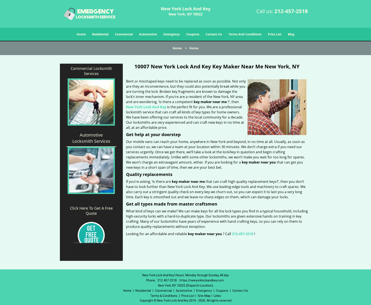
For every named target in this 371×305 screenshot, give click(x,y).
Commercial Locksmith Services (91, 71)
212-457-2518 (291, 11)
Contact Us (214, 34)
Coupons (192, 34)
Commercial (124, 34)
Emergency (171, 34)
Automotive (148, 34)
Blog (291, 34)
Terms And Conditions (245, 34)
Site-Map (204, 295)
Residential (100, 34)
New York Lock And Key (146, 107)
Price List (274, 34)
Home (81, 34)
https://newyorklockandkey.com (201, 280)
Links (217, 295)
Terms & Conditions (163, 295)
